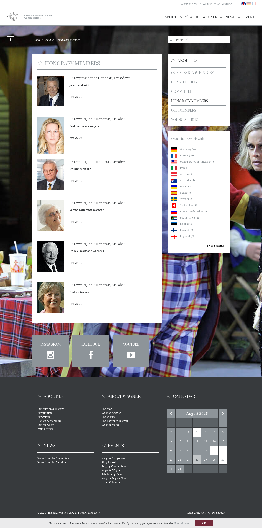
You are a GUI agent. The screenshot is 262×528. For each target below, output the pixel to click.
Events (250, 16)
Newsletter (209, 3)
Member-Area (189, 3)
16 (171, 450)
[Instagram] (50, 353)
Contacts (227, 3)
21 (214, 450)
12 (197, 441)
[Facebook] (90, 353)
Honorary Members (189, 100)
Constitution (184, 81)
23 (171, 459)
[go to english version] (243, 3)
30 (171, 469)
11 (188, 441)
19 (197, 450)
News (230, 16)
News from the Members (52, 462)
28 (214, 459)
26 (197, 459)
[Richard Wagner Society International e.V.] (13, 16)
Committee (181, 91)
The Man (107, 409)
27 (205, 459)
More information (183, 523)
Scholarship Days (112, 474)
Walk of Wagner (111, 412)
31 (179, 469)
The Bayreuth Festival (115, 420)
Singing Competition (114, 466)
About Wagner (203, 16)
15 (222, 441)
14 (214, 441)
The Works (108, 417)
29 (222, 459)
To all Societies (215, 245)
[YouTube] (131, 353)
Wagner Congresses (113, 458)
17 (179, 450)
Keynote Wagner (112, 470)
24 (179, 459)
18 (188, 450)
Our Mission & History (192, 72)
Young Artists (184, 119)
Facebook (90, 344)
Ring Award (109, 462)
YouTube (131, 344)
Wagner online (110, 425)
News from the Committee (53, 458)
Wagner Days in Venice (115, 478)
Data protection (196, 512)
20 (205, 450)
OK (204, 523)
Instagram (50, 344)
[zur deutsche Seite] (248, 3)
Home (37, 39)
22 (222, 450)
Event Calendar (111, 482)
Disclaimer (218, 512)
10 (179, 441)
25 (188, 459)
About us (173, 16)
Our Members (183, 110)
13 (205, 441)
